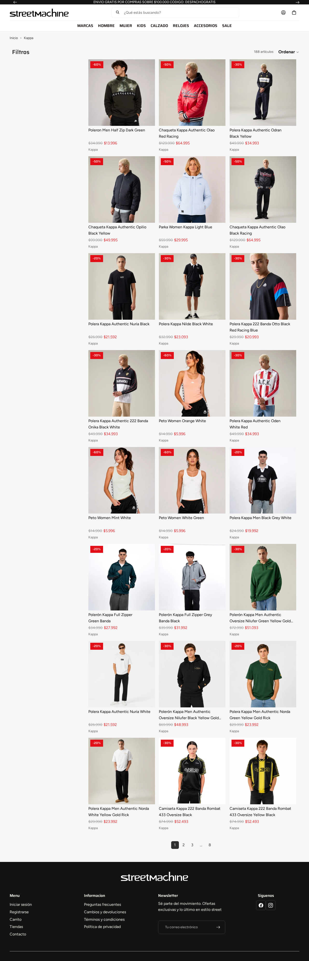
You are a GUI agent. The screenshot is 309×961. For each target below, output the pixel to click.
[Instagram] (271, 905)
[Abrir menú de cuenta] (283, 12)
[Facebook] (261, 905)
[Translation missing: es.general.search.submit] (117, 12)
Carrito (15, 919)
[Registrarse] (218, 927)
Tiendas (16, 926)
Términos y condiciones (104, 919)
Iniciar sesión (21, 904)
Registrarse (19, 912)
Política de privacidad (102, 926)
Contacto (18, 934)
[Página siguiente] (218, 845)
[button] (175, 12)
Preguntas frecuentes (102, 904)
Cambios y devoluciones (105, 912)
